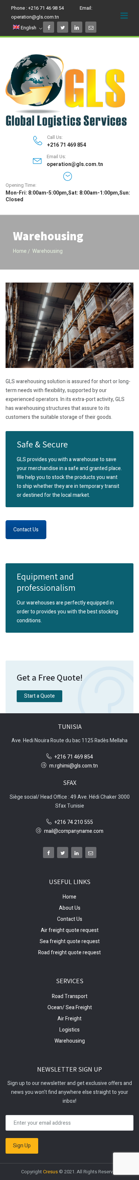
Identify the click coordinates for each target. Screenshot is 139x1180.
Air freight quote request (70, 930)
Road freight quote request (69, 952)
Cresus (51, 1171)
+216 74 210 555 (73, 822)
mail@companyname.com (73, 831)
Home (20, 251)
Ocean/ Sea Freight (69, 1007)
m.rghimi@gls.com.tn (73, 766)
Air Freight (69, 1019)
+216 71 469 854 (66, 145)
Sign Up (22, 1146)
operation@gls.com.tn (35, 16)
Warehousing (69, 1041)
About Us (69, 908)
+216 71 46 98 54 (46, 8)
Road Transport (69, 996)
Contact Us (26, 530)
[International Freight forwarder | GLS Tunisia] (69, 90)
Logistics (69, 1030)
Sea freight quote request (70, 941)
